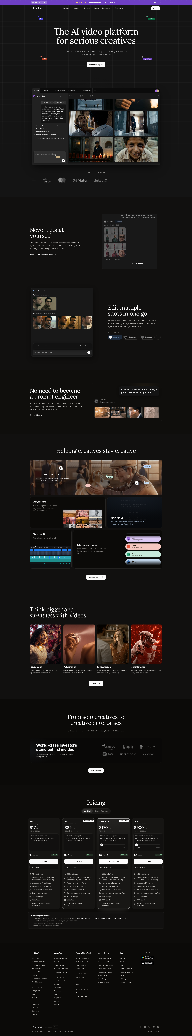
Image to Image (59, 965)
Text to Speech (81, 965)
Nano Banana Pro (60, 981)
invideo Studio (103, 953)
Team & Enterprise (101, 811)
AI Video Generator (38, 962)
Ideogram (57, 984)
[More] (65, 96)
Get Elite (148, 861)
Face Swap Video (82, 996)
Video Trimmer (103, 975)
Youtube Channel (126, 969)
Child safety (69, 1031)
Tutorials (123, 962)
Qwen (56, 994)
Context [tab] (73, 96)
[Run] (88, 352)
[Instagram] (149, 1027)
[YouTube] (154, 1027)
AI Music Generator (82, 962)
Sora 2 (34, 994)
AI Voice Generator (82, 958)
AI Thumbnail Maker (61, 969)
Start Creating (94, 64)
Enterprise (87, 8)
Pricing (96, 8)
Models (76, 8)
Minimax (79, 981)
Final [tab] (93, 96)
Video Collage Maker (105, 972)
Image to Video (37, 972)
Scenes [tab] (84, 96)
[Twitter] (140, 1027)
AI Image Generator (60, 958)
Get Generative (113, 861)
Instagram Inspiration (127, 972)
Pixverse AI (36, 1004)
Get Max (78, 861)
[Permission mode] (61, 96)
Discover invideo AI (96, 577)
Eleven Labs (80, 977)
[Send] (63, 160)
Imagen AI (57, 998)
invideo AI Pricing (126, 982)
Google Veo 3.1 (37, 991)
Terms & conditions (54, 1031)
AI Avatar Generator (39, 965)
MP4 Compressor (104, 982)
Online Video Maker (104, 969)
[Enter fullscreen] (158, 96)
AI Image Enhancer (60, 972)
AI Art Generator (59, 962)
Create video (96, 683)
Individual (87, 811)
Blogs (121, 965)
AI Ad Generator (37, 982)
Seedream (57, 987)
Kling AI (34, 997)
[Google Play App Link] (151, 957)
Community (119, 8)
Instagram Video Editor (105, 965)
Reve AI (56, 1001)
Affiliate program (125, 979)
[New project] (95, 90)
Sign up (156, 8)
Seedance (35, 1011)
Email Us (122, 958)
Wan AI (34, 1001)
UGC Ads (35, 975)
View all (34, 1014)
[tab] (36, 90)
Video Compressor (104, 979)
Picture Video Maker (105, 962)
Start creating (96, 770)
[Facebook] (158, 1027)
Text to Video (36, 968)
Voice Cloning (80, 969)
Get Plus (44, 861)
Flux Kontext (58, 991)
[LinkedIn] (145, 1027)
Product (66, 8)
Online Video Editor (104, 958)
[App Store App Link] (151, 963)
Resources (106, 8)
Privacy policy (38, 1031)
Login (147, 8)
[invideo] (37, 1027)
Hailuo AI (35, 1008)
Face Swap (80, 993)
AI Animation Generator (40, 978)
